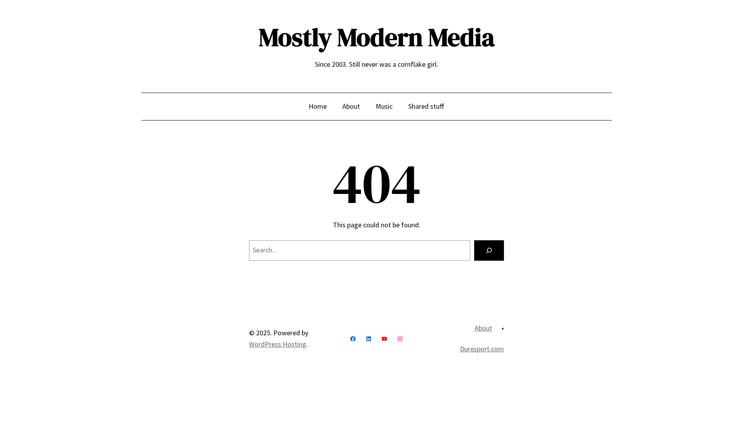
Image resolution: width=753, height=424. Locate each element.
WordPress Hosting (277, 344)
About (483, 328)
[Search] (489, 250)
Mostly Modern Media (377, 37)
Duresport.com (482, 348)
